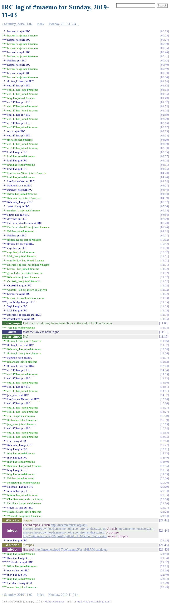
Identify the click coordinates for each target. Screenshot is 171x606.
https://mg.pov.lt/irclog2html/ (94, 601)
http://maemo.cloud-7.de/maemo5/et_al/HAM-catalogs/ (71, 549)
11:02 (164, 268)
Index (40, 24)
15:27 (164, 407)
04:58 (164, 193)
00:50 (164, 73)
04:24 (164, 177)
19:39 (164, 474)
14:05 (164, 374)
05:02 (164, 202)
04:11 (164, 164)
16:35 (164, 432)
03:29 (164, 139)
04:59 (164, 198)
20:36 (164, 495)
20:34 (164, 490)
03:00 (164, 118)
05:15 (164, 210)
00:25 (164, 31)
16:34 (164, 428)
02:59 (164, 114)
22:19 (164, 570)
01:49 (164, 98)
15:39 (164, 420)
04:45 (164, 189)
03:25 (164, 131)
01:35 (164, 89)
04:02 (164, 160)
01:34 (164, 85)
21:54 (164, 558)
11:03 (164, 298)
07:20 (164, 218)
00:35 (164, 48)
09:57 (164, 235)
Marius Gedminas (54, 601)
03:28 (164, 135)
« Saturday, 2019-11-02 (17, 24)
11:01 (164, 256)
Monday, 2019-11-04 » (63, 24)
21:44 (164, 515)
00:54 (164, 77)
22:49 (164, 574)
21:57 (164, 562)
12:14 (164, 365)
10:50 (164, 248)
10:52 (164, 252)
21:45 (164, 540)
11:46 (164, 340)
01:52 (164, 102)
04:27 (164, 185)
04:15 (164, 168)
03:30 (164, 143)
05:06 (164, 206)
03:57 (164, 156)
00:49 (164, 64)
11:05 (164, 302)
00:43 (164, 60)
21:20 (164, 503)
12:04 (164, 349)
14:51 (164, 386)
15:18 (164, 399)
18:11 (164, 449)
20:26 (164, 482)
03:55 (164, 152)
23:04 (164, 578)
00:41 (164, 56)
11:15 (163, 336)
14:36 (164, 382)
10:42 (164, 243)
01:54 (164, 106)
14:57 (164, 395)
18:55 (164, 465)
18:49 (164, 457)
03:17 (164, 127)
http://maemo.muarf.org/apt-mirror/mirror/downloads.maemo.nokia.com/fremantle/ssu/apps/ (64, 526)
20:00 (164, 478)
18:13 (164, 453)
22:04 (164, 566)
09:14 (164, 231)
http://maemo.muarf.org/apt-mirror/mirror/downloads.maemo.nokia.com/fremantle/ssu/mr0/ (88, 530)
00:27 (164, 39)
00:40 (164, 52)
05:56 (164, 214)
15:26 (164, 403)
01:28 (164, 81)
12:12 (164, 361)
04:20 (164, 173)
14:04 (164, 370)
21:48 (164, 553)
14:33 (164, 378)
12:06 (164, 353)
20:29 (164, 486)
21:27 (164, 507)
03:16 (164, 123)
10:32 (164, 239)
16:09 (164, 424)
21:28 (164, 511)
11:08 (164, 327)
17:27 (164, 445)
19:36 (164, 470)
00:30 (164, 43)
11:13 (163, 332)
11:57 (164, 345)
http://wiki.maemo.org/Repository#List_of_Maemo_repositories (65, 536)
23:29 (164, 583)
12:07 (164, 357)
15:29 (164, 415)
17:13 (164, 440)
